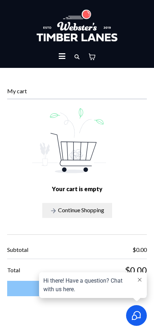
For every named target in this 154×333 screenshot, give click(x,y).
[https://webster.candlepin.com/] (77, 25)
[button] (62, 57)
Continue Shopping (80, 210)
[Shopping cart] (92, 56)
